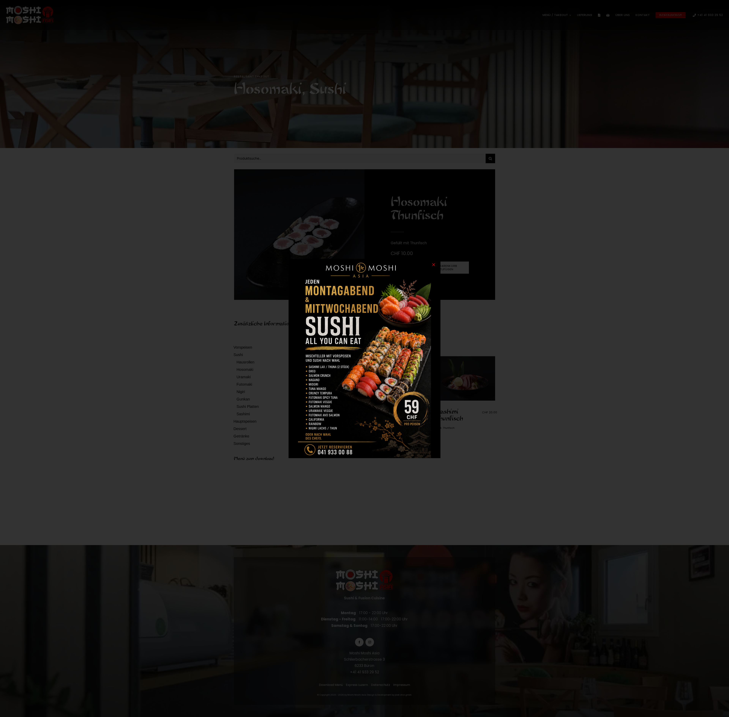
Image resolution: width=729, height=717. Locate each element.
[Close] (434, 265)
